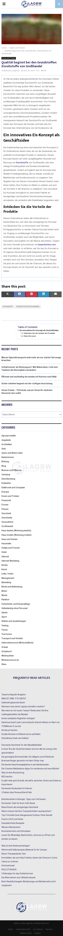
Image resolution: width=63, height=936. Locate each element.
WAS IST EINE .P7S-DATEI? (13, 698)
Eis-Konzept (8, 306)
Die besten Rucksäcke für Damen (16, 788)
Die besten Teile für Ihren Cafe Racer (18, 803)
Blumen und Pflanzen (11, 470)
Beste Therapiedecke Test (13, 854)
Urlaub (4, 647)
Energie (5, 492)
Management (7, 578)
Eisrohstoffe (22, 162)
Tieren (4, 630)
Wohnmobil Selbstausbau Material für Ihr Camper (24, 850)
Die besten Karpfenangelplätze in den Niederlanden (25, 764)
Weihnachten (7, 655)
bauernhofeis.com (47, 244)
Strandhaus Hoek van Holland (15, 738)
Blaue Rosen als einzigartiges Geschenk (19, 807)
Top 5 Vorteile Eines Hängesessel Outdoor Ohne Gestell (26, 815)
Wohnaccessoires (10, 660)
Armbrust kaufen (9, 730)
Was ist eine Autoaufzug (12, 772)
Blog (3, 466)
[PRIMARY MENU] (4, 4)
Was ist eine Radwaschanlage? (15, 846)
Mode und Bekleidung (11, 586)
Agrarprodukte (8, 435)
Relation (5, 599)
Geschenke (6, 517)
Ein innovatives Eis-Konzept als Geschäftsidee (39, 330)
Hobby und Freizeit (10, 548)
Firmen (4, 504)
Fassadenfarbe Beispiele (12, 823)
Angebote (6, 440)
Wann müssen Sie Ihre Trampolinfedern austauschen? (26, 811)
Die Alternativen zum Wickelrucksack (18, 877)
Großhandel (7, 526)
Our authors (38, 929)
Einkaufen (6, 483)
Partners (49, 929)
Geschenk (6, 513)
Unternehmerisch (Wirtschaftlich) (17, 642)
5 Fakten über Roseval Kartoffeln (16, 792)
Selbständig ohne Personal (14, 608)
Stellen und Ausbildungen (13, 621)
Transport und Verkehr (12, 638)
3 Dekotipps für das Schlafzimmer (17, 873)
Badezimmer (7, 457)
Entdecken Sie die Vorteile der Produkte (39, 333)
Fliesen (4, 509)
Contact (37, 933)
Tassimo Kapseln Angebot (13, 694)
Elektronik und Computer (13, 487)
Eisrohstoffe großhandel (28, 306)
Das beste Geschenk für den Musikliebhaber (21, 745)
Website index (26, 933)
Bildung (5, 461)
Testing (4, 625)
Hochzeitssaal (8, 865)
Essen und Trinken (8, 58)
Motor (4, 591)
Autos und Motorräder (12, 453)
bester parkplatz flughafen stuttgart (18, 718)
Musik (4, 595)
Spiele (4, 612)
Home (10, 929)
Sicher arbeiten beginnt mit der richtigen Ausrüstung (26, 383)
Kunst (4, 569)
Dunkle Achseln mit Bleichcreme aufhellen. (21, 734)
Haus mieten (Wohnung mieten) (16, 535)
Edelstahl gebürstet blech (13, 702)
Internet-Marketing (10, 561)
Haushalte (6, 543)
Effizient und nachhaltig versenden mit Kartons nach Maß (29, 376)
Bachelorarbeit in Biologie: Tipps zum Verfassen (23, 799)
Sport (4, 617)
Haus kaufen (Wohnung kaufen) (16, 530)
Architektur (6, 444)
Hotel (4, 552)
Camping (5, 474)
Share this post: (30, 336)
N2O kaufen (6, 776)
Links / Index (7, 573)
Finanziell (6, 500)
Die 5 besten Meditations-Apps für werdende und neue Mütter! (30, 768)
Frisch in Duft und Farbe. (12, 819)
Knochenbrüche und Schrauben (15, 831)
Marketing (6, 582)
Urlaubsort (6, 651)
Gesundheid (7, 522)
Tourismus (6, 634)
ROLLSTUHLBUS (9, 869)
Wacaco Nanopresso (10, 827)
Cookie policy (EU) (23, 929)
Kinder (4, 565)
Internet (5, 556)
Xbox (3, 664)
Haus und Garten (9, 539)
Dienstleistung (8, 479)
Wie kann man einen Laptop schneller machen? (23, 706)
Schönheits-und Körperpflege (15, 604)
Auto (3, 448)
